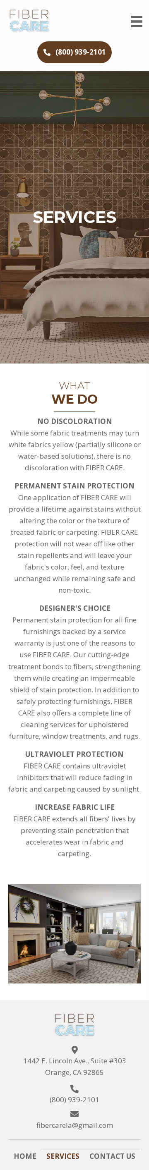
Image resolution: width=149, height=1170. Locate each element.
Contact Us (112, 1156)
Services (62, 1156)
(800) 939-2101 (74, 1099)
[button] (74, 52)
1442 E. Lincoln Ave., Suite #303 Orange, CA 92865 (74, 1066)
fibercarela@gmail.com (74, 1125)
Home (25, 1156)
